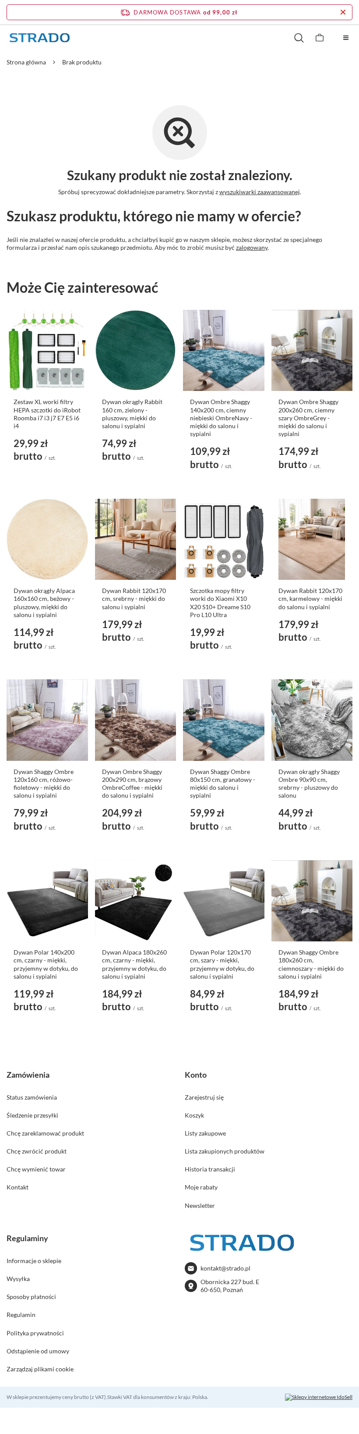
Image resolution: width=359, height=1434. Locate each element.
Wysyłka (18, 1278)
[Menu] (346, 38)
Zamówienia (28, 1074)
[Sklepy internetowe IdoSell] (318, 1397)
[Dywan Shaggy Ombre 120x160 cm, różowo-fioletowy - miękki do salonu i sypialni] (47, 720)
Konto (196, 1074)
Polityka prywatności (35, 1333)
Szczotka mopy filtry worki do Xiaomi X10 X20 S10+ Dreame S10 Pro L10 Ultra (220, 602)
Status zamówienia (32, 1097)
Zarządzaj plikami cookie (40, 1369)
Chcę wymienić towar (36, 1169)
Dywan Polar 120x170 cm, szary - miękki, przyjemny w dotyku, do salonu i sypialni (222, 964)
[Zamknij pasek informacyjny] (343, 12)
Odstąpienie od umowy (38, 1351)
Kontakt (17, 1187)
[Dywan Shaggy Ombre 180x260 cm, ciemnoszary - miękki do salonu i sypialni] (312, 901)
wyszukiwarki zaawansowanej (259, 191)
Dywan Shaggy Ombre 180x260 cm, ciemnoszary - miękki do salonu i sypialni (311, 964)
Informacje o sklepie (34, 1260)
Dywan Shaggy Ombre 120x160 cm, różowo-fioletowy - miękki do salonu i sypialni (44, 783)
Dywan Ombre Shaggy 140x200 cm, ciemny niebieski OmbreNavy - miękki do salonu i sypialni (221, 417)
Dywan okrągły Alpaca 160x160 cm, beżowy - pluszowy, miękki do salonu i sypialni (44, 602)
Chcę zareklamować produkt (45, 1133)
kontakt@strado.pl (225, 1268)
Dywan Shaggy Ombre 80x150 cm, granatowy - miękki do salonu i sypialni (222, 783)
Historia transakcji (210, 1169)
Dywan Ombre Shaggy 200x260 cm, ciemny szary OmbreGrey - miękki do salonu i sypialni (308, 417)
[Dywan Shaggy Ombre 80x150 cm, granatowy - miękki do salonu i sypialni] (223, 720)
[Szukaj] (299, 38)
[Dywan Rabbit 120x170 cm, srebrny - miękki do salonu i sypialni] (135, 539)
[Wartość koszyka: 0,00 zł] (320, 38)
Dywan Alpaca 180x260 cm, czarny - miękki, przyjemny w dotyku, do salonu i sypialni (134, 964)
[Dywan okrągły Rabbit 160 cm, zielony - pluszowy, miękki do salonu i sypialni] (135, 350)
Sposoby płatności (31, 1296)
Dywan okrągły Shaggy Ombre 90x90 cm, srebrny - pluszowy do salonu (309, 783)
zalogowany (251, 247)
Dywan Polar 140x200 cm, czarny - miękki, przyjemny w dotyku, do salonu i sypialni (46, 964)
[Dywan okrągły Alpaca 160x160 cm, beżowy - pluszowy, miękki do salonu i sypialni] (47, 539)
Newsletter (200, 1205)
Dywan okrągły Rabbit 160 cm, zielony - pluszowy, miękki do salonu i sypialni (132, 413)
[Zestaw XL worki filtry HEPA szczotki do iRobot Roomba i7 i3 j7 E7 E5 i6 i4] (47, 350)
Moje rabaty (201, 1187)
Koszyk (194, 1115)
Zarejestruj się (204, 1097)
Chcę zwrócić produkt (37, 1151)
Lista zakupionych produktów (224, 1151)
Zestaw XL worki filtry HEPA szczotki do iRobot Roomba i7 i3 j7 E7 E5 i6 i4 (47, 413)
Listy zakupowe (205, 1133)
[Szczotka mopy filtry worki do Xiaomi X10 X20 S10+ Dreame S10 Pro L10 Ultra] (223, 539)
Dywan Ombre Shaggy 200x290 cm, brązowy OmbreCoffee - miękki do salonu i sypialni (132, 783)
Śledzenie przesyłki (32, 1115)
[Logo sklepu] (39, 37)
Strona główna (26, 62)
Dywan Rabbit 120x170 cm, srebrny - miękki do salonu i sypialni (134, 598)
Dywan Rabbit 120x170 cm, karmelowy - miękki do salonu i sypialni (310, 598)
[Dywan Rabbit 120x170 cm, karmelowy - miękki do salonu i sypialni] (312, 539)
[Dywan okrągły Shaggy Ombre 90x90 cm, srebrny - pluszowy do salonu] (312, 720)
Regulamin (21, 1314)
